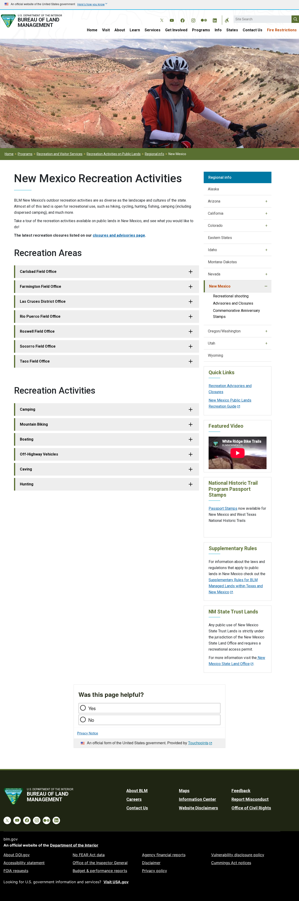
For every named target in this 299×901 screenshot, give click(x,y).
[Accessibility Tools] (226, 20)
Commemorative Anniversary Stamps (236, 313)
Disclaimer (151, 862)
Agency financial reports (163, 854)
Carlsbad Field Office (38, 271)
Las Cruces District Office (43, 301)
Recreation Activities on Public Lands (114, 154)
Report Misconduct (250, 799)
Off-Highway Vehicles (39, 454)
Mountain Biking (34, 424)
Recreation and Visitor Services (59, 154)
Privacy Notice (87, 733)
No (91, 719)
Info (218, 30)
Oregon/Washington (224, 331)
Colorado (215, 225)
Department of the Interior (74, 845)
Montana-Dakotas (222, 262)
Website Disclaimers (198, 807)
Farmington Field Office (40, 286)
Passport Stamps (223, 508)
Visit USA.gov (115, 882)
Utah (211, 343)
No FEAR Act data (89, 854)
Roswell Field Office (37, 331)
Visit (106, 30)
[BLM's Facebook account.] (182, 19)
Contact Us (252, 30)
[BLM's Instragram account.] (193, 19)
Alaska (213, 189)
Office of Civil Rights (251, 807)
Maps (184, 790)
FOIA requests (16, 870)
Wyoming (215, 355)
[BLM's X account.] (161, 17)
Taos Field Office (35, 361)
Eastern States (220, 237)
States (232, 30)
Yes (92, 708)
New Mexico (220, 286)
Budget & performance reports (100, 870)
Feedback (240, 790)
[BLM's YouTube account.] (171, 19)
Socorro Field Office (38, 346)
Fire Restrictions (282, 30)
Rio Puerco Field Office (40, 316)
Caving (26, 469)
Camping (27, 409)
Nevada (214, 274)
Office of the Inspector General (100, 862)
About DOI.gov (17, 854)
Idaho (212, 250)
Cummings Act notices (231, 862)
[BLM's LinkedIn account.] (214, 19)
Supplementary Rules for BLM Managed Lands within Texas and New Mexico (236, 586)
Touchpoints (198, 742)
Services (152, 30)
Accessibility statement (24, 862)
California (215, 213)
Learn (135, 30)
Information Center (197, 799)
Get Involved (176, 30)
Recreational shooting (231, 296)
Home (92, 30)
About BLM (137, 790)
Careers (134, 799)
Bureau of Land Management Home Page (36, 21)
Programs (201, 30)
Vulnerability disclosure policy (237, 854)
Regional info (154, 154)
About (119, 30)
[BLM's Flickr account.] (204, 17)
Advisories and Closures (233, 303)
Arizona (214, 201)
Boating (26, 439)
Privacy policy (154, 870)
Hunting (26, 484)
